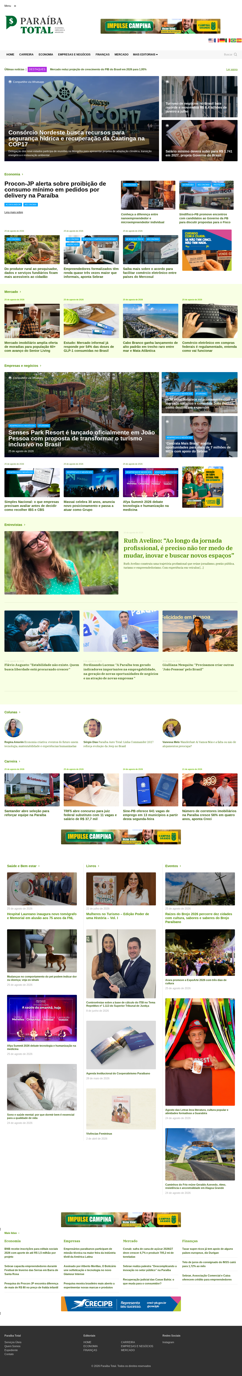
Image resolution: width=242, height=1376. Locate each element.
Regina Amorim (14, 742)
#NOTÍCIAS (219, 185)
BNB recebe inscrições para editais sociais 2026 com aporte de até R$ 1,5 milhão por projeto (31, 1252)
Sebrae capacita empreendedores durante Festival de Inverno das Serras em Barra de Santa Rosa (31, 1270)
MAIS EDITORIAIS (144, 54)
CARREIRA (26, 54)
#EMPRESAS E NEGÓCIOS (22, 426)
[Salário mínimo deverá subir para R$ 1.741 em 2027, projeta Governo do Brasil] (200, 140)
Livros (91, 866)
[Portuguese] (233, 40)
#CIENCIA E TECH (134, 239)
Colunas (10, 712)
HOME (10, 54)
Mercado (11, 292)
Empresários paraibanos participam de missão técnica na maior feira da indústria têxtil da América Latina (90, 1252)
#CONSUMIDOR (13, 204)
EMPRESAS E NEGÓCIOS (74, 54)
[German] (222, 40)
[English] (211, 40)
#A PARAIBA (188, 185)
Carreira (10, 761)
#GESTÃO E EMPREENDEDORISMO (99, 239)
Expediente (11, 1350)
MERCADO (121, 54)
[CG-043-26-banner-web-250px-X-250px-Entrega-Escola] (210, 487)
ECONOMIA (46, 54)
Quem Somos (12, 1346)
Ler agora (232, 69)
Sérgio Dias (90, 742)
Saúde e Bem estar (22, 866)
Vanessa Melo (171, 742)
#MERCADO (72, 244)
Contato (9, 1354)
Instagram (168, 1342)
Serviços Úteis (12, 1342)
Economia (12, 174)
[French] (217, 40)
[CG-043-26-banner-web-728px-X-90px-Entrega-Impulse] (160, 26)
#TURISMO (44, 426)
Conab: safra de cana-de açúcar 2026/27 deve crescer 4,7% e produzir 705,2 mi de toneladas (148, 1252)
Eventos (171, 866)
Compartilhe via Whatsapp (28, 82)
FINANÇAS (103, 54)
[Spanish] (239, 40)
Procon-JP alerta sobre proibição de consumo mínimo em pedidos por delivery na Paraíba (55, 189)
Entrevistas (13, 525)
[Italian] (228, 40)
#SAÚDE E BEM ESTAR (166, 472)
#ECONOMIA (31, 204)
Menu (7, 5)
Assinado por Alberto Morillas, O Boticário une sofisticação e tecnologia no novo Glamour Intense (90, 1270)
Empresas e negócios (21, 365)
